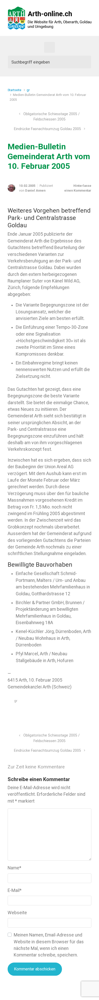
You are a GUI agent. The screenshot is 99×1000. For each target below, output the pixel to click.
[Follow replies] (75, 766)
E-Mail (15, 890)
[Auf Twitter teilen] (60, 713)
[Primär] (49, 47)
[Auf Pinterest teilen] (74, 713)
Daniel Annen (35, 190)
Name (14, 867)
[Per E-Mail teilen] (82, 713)
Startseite (14, 90)
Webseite (17, 912)
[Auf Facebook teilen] (67, 713)
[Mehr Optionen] (88, 713)
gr (28, 90)
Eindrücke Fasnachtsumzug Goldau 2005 (47, 129)
